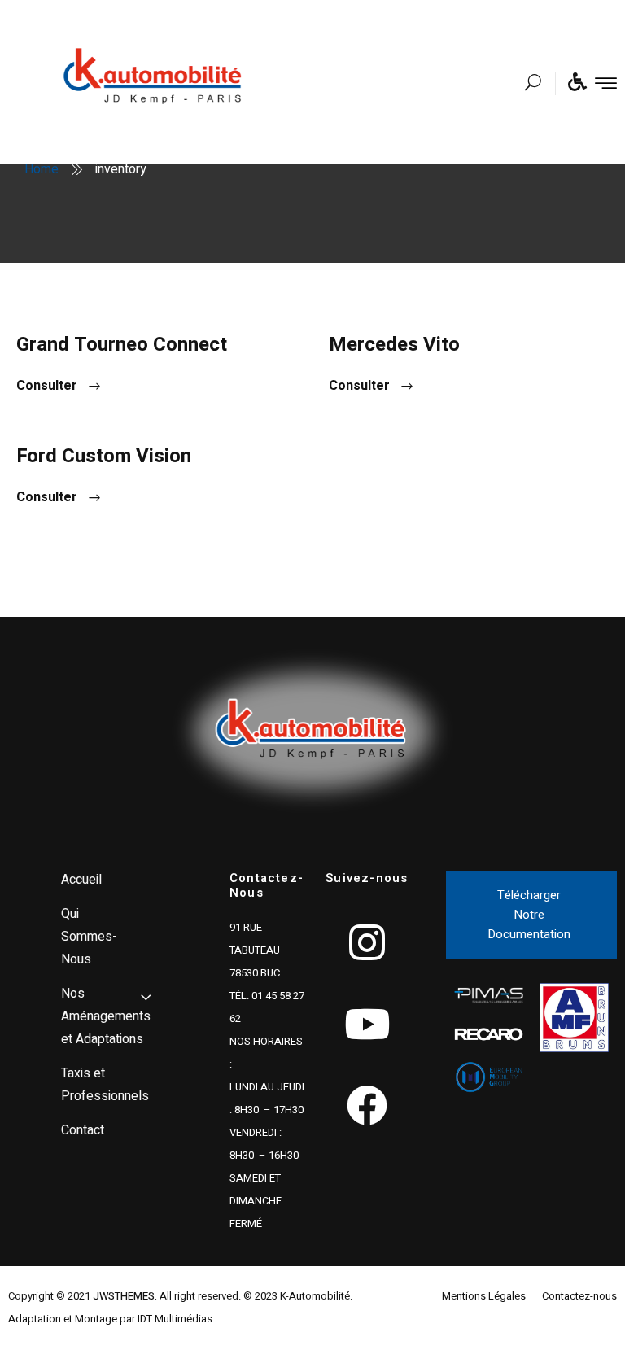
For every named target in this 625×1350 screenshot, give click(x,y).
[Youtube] (367, 1023)
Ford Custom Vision (103, 456)
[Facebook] (367, 1105)
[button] (531, 915)
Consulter (46, 385)
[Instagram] (367, 942)
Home (41, 169)
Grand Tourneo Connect (121, 344)
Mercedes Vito (394, 344)
